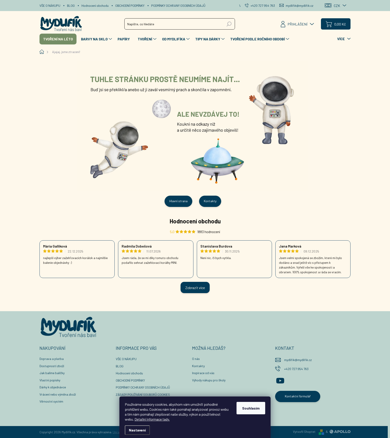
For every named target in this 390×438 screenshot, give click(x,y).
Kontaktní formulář (298, 396)
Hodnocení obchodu (95, 5)
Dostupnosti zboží (51, 366)
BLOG (71, 5)
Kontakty (210, 201)
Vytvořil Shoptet (304, 431)
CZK (337, 5)
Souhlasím (251, 408)
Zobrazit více (195, 287)
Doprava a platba (51, 359)
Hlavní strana (178, 201)
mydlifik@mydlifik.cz (298, 360)
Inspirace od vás (203, 373)
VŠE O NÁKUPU (49, 5)
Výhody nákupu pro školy (208, 380)
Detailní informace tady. (152, 419)
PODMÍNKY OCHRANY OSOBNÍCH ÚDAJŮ (178, 5)
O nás (196, 359)
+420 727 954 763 (296, 369)
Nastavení (137, 430)
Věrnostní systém (51, 401)
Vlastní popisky (49, 380)
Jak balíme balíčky (52, 373)
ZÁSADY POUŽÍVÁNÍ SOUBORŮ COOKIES (143, 394)
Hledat (229, 24)
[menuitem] (58, 39)
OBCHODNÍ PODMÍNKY (129, 5)
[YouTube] (280, 380)
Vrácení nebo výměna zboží (57, 394)
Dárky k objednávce (52, 387)
